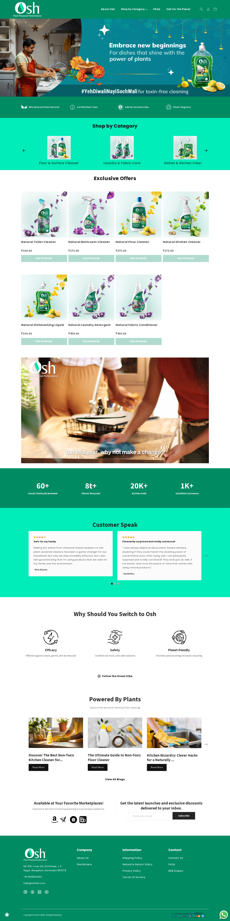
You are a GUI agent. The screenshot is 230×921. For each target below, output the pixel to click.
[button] (134, 9)
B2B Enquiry (176, 871)
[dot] (112, 584)
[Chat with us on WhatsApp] (223, 914)
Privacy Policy (132, 871)
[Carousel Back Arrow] (5, 57)
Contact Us (175, 858)
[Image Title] (56, 733)
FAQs (171, 864)
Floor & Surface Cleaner (122, 163)
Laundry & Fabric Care (185, 163)
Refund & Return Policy (137, 864)
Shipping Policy (132, 858)
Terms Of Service (134, 877)
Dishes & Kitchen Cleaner (59, 163)
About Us (83, 858)
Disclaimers (84, 864)
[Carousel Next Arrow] (224, 57)
